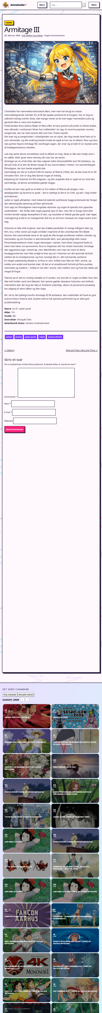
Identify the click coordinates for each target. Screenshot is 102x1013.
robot (42, 337)
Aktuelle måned (26, 694)
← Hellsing (9, 350)
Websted (8, 420)
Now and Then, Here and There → (82, 350)
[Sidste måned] (22, 699)
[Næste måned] (27, 699)
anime (18, 337)
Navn (7, 403)
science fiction (55, 337)
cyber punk (30, 337)
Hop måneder (10, 694)
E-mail (8, 412)
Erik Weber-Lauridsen (32, 35)
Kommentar (10, 396)
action (9, 337)
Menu (42, 4)
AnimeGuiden (18, 5)
